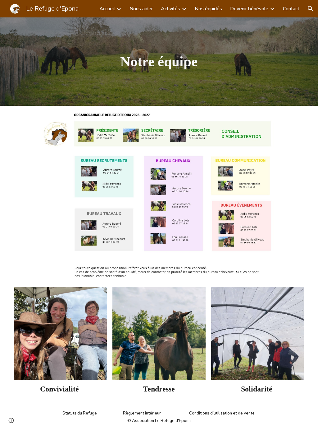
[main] (159, 62)
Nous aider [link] (141, 8)
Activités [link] (170, 8)
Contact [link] (291, 8)
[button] (310, 8)
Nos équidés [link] (208, 8)
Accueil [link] (107, 8)
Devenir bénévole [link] (249, 8)
